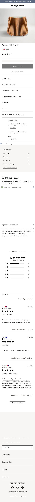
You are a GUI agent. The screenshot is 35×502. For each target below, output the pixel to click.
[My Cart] (32, 6)
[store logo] (17, 6)
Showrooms (28, 6)
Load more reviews (17, 403)
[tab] (17, 79)
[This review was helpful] (28, 330)
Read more (28, 387)
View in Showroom (17, 72)
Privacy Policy (23, 491)
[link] (6, 54)
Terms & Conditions (13, 491)
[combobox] (25, 299)
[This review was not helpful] (31, 330)
